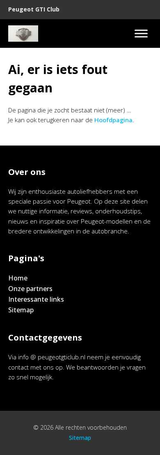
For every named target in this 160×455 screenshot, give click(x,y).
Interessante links (36, 299)
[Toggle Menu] (141, 33)
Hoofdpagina (113, 120)
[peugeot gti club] (23, 33)
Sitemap (21, 309)
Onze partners (30, 288)
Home (17, 277)
